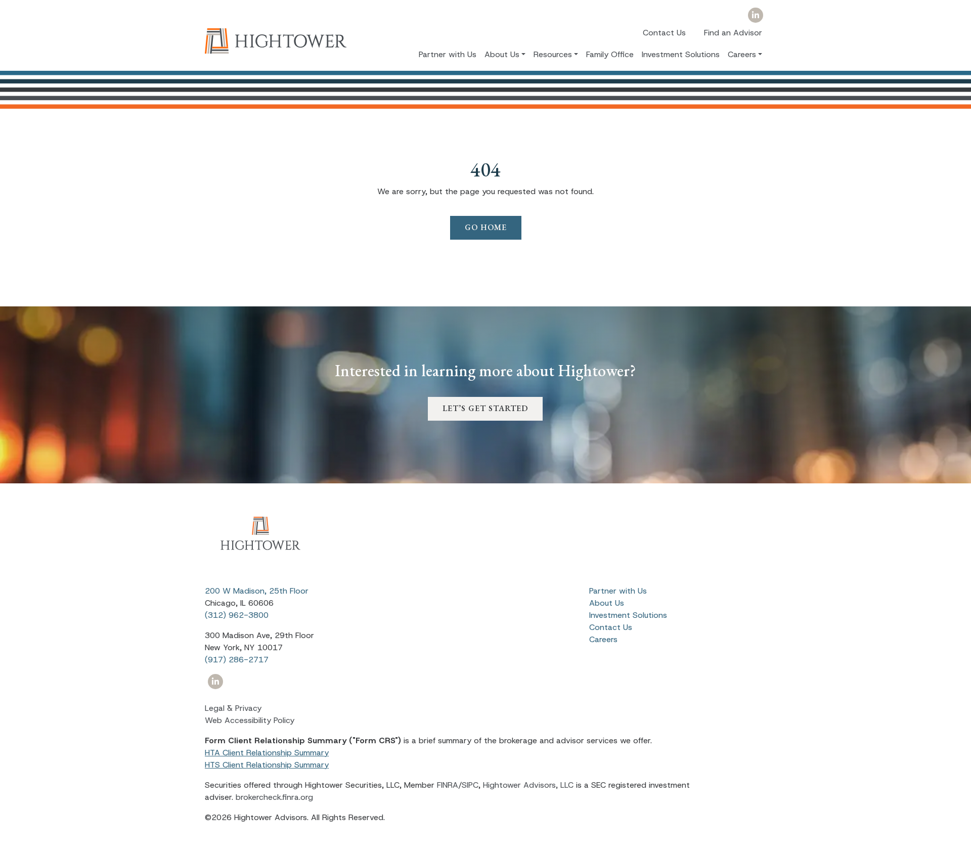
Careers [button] (742, 54)
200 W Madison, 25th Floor (256, 590)
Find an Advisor (733, 32)
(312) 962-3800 (237, 615)
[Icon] (755, 15)
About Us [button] (501, 54)
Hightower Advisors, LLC (528, 785)
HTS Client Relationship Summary (267, 764)
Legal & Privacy (233, 708)
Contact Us (664, 32)
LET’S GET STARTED (485, 408)
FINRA (447, 785)
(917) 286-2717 (237, 659)
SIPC (470, 785)
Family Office (610, 54)
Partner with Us (447, 54)
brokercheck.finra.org (274, 797)
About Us (606, 603)
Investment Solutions (681, 54)
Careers (603, 639)
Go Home (486, 227)
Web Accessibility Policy (249, 720)
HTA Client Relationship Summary (267, 752)
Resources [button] (553, 54)
